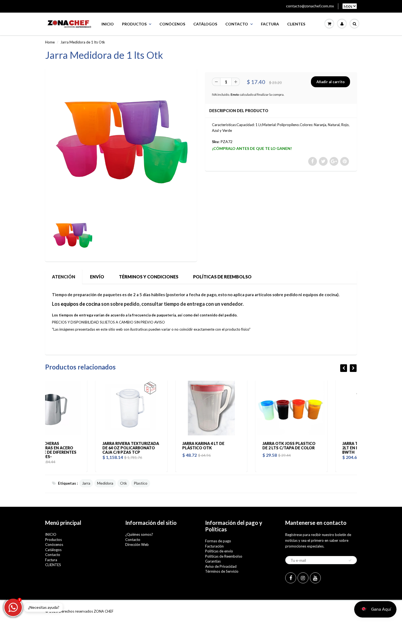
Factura (270, 24)
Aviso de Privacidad (221, 566)
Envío (235, 94)
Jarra (86, 483)
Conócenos (172, 24)
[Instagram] (303, 577)
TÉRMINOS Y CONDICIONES (148, 276)
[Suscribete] (350, 560)
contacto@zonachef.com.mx (310, 6)
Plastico (140, 483)
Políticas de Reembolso (223, 556)
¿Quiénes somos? (139, 534)
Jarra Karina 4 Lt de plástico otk (153, 445)
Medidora (105, 483)
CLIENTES (296, 24)
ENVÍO (97, 276)
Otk (123, 483)
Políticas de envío (219, 551)
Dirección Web (137, 544)
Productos (134, 24)
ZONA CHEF (103, 611)
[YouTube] (315, 577)
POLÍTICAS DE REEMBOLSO (222, 276)
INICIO (107, 24)
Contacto (236, 24)
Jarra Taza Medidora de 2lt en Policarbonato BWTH (318, 448)
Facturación (214, 546)
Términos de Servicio (221, 571)
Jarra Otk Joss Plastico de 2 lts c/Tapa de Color (238, 445)
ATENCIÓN (63, 276)
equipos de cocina (80, 304)
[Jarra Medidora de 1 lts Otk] (121, 142)
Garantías (213, 561)
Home (50, 42)
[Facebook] (290, 577)
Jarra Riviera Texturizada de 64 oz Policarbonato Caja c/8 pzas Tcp (80, 448)
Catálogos (205, 24)
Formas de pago (218, 541)
